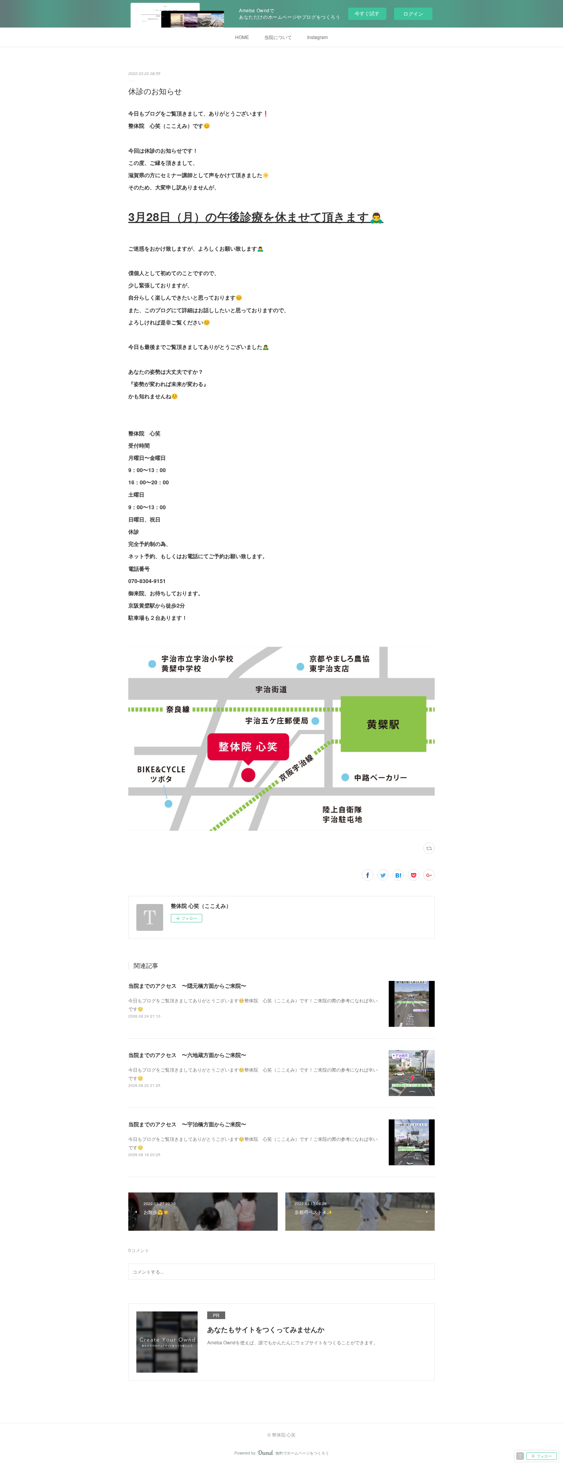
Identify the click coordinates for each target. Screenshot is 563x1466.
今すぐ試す (367, 13)
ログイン (413, 13)
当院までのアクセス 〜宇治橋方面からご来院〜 (187, 1124)
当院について (278, 37)
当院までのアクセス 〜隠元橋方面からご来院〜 (187, 985)
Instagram (317, 37)
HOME (242, 37)
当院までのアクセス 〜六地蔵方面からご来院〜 (187, 1055)
